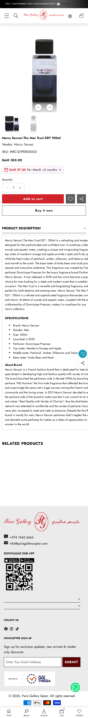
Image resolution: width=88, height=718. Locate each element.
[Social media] (83, 363)
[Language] (70, 16)
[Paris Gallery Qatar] (44, 15)
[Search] (15, 15)
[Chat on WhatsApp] (75, 686)
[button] (83, 372)
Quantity (7, 180)
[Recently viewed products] (83, 354)
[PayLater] (63, 4)
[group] (12, 123)
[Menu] (6, 15)
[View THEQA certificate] (29, 678)
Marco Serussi (23, 144)
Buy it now (44, 210)
